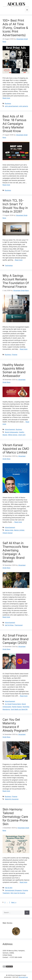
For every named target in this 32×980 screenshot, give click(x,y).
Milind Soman (12, 435)
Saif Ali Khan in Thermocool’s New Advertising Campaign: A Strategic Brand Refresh (15, 552)
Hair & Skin (8, 888)
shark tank (21, 435)
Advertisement (10, 429)
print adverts (23, 106)
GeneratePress (23, 977)
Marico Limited (19, 530)
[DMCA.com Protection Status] (8, 967)
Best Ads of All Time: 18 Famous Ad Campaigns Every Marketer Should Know (14, 123)
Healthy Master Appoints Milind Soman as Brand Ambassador (14, 370)
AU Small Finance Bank (13, 704)
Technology (9, 265)
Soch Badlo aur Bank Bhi (19, 709)
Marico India (9, 530)
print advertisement (11, 106)
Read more (6, 98)
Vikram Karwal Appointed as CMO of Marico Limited (16, 448)
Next (13, 902)
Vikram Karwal (7, 533)
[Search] (27, 913)
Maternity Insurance (11, 799)
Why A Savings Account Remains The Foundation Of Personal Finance (16, 281)
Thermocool (18, 625)
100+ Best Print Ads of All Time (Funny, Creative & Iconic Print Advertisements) (15, 28)
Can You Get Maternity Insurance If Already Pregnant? (15, 725)
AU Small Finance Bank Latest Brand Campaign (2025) (16, 639)
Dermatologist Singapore (13, 890)
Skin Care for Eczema (17, 893)
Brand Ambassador (11, 432)
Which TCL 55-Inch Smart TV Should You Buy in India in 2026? (15, 206)
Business (8, 103)
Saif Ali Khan (9, 625)
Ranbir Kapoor (17, 707)
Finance (14, 354)
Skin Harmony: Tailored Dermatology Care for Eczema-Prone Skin (15, 816)
